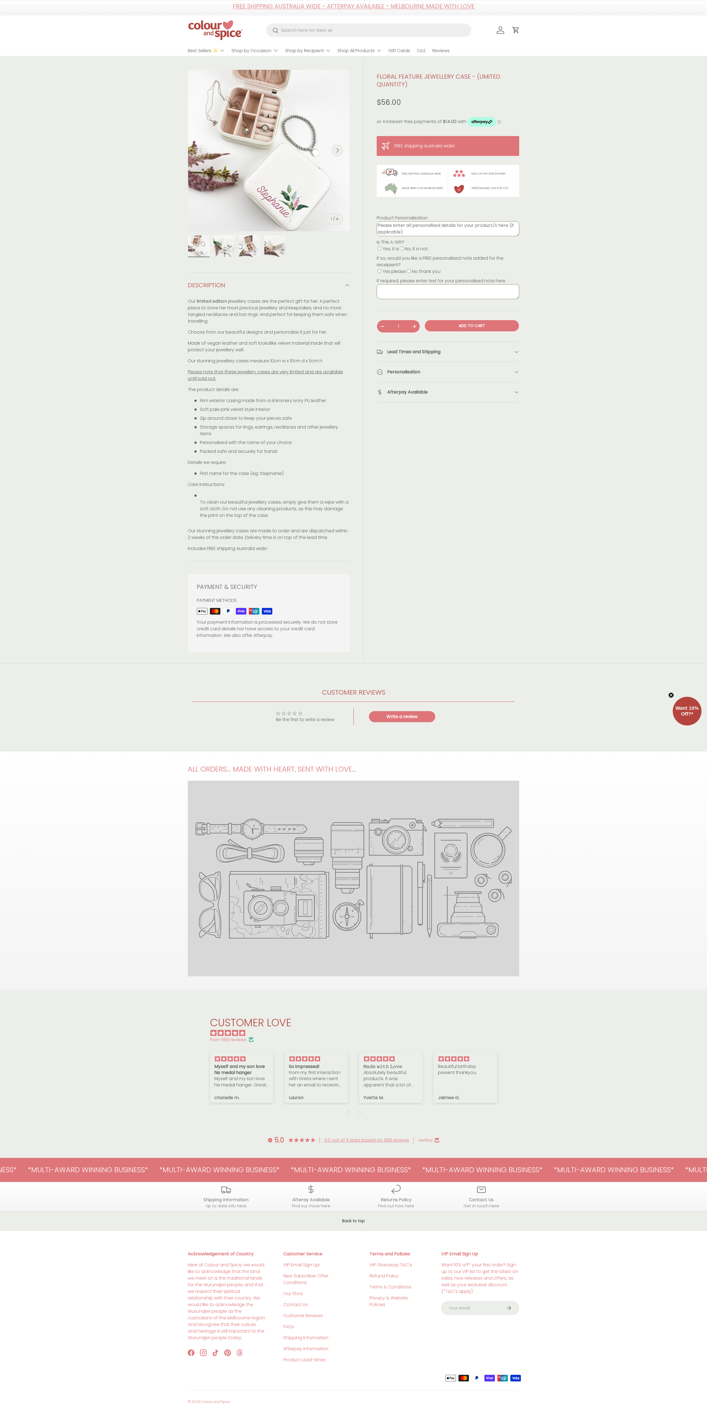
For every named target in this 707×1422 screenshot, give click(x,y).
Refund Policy (384, 1276)
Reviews (441, 50)
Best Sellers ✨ (203, 50)
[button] (349, 1113)
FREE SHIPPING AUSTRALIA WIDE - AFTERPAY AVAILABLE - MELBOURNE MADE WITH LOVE (353, 6)
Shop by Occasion (251, 50)
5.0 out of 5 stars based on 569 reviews (366, 1140)
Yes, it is (391, 249)
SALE (421, 50)
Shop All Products (356, 50)
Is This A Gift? (390, 242)
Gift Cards (399, 50)
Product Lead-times (304, 1360)
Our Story (293, 1293)
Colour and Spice (215, 1401)
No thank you (426, 271)
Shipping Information (305, 1338)
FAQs (288, 1326)
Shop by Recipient (304, 50)
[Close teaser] (671, 695)
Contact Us (295, 1304)
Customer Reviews (303, 1315)
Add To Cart (472, 325)
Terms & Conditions (390, 1287)
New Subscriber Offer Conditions (305, 1279)
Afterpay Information (305, 1349)
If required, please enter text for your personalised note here (441, 281)
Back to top (353, 1221)
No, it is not (416, 249)
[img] (356, 1033)
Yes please (394, 271)
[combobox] (368, 30)
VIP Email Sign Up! (301, 1265)
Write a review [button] (402, 716)
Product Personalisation (402, 218)
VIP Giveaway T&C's (391, 1265)
